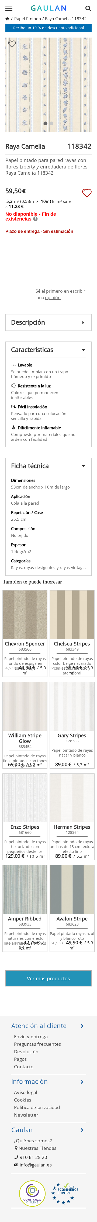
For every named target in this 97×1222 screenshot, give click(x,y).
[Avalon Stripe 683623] (72, 889)
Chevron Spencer (25, 643)
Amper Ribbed (24, 918)
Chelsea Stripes (72, 643)
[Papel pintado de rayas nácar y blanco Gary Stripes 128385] (72, 706)
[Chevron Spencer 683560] (25, 614)
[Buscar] (90, 8)
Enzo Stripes (25, 827)
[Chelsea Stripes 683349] (72, 614)
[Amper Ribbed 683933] (25, 889)
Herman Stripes (72, 827)
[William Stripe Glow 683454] (25, 706)
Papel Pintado (27, 18)
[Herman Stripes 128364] (72, 798)
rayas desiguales (40, 567)
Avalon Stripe (72, 918)
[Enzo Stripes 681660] (25, 798)
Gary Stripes (72, 735)
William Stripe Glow (24, 738)
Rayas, (17, 567)
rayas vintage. (73, 567)
